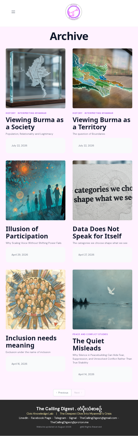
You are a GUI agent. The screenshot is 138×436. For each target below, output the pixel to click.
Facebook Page (41, 418)
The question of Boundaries (89, 133)
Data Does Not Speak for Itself (97, 232)
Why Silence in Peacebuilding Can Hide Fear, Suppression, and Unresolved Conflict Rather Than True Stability (102, 358)
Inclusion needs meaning (31, 342)
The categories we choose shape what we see (100, 243)
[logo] (73, 12)
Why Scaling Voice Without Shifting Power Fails (33, 243)
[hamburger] (13, 12)
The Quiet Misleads (88, 344)
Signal (73, 418)
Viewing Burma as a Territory (101, 123)
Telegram (60, 418)
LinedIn (23, 418)
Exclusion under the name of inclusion (28, 352)
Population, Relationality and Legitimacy (29, 133)
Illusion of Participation (27, 232)
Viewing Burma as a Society (35, 123)
